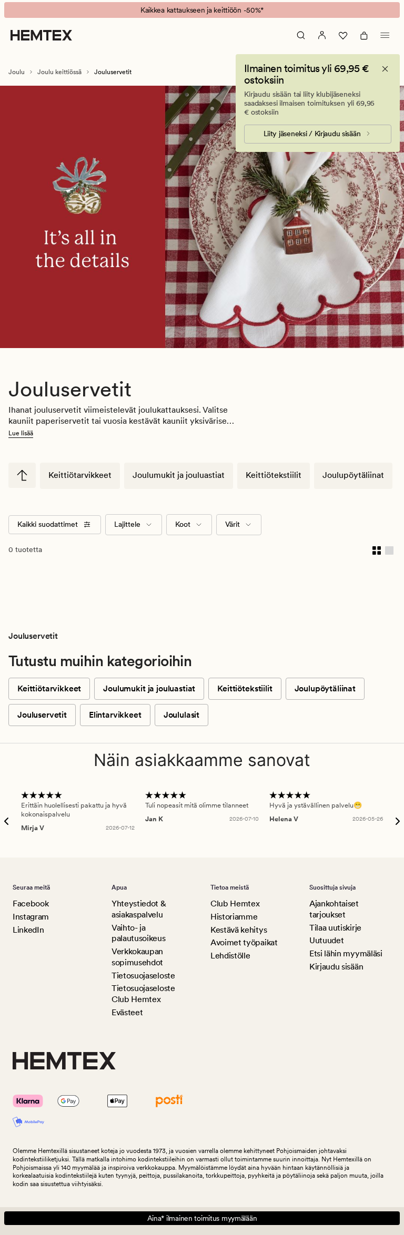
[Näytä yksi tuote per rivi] (389, 550)
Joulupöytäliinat (353, 475)
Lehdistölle (230, 956)
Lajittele (127, 524)
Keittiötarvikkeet (80, 475)
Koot (182, 524)
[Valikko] (385, 35)
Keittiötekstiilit (273, 475)
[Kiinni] (385, 69)
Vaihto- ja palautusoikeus (139, 933)
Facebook (30, 904)
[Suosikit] (343, 35)
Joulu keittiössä (59, 72)
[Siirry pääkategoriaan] (22, 475)
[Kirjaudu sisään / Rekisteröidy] (321, 35)
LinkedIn (28, 930)
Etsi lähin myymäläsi (345, 953)
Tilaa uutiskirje (335, 928)
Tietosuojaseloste (143, 976)
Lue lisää (20, 433)
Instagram (31, 917)
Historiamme (233, 917)
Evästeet (127, 1012)
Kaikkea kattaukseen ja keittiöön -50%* (202, 10)
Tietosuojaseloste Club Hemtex (143, 993)
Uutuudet (326, 940)
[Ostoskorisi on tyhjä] (364, 35)
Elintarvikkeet (115, 715)
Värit (232, 524)
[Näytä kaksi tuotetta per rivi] (376, 550)
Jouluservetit (42, 715)
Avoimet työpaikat (244, 942)
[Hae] (300, 35)
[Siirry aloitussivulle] (41, 35)
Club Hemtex (234, 904)
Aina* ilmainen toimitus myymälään (202, 1218)
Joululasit (181, 715)
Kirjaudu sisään (336, 967)
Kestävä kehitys (238, 930)
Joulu (16, 72)
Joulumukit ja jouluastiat (179, 475)
